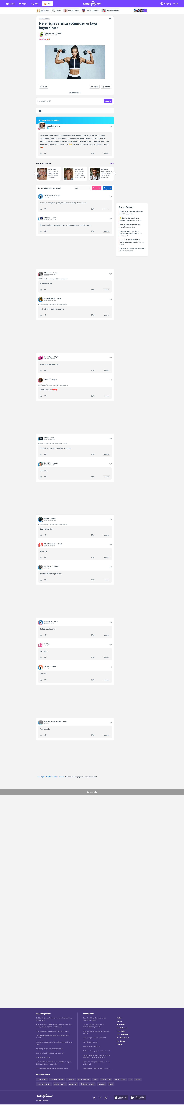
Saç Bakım (101, 1084)
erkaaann (47, 666)
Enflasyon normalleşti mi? (91, 1046)
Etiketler (119, 1044)
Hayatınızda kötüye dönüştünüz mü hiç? (96, 1068)
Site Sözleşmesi (122, 1028)
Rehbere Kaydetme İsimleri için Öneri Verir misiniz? (52, 1031)
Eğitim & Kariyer (120, 1079)
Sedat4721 (47, 463)
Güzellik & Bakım (73, 10)
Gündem (58, 10)
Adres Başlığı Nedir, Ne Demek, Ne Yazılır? (49, 1049)
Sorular (61, 777)
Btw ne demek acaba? (43, 1057)
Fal (130, 1079)
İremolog (50, 126)
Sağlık (111, 1084)
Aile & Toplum (42, 1079)
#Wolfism (42, 40)
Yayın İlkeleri (121, 1031)
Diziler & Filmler (106, 1079)
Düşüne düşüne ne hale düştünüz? (94, 1038)
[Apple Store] (122, 1097)
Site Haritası (121, 1041)
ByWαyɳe (47, 217)
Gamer (138, 1079)
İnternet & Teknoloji (44, 1084)
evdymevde (48, 621)
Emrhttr (46, 437)
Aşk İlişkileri (45, 10)
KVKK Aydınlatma (123, 1034)
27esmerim (48, 273)
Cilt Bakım (71, 1079)
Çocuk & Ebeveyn (84, 1079)
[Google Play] (138, 1097)
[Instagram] (106, 1098)
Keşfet (24, 4)
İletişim (119, 1021)
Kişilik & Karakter (44, 18)
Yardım (119, 1018)
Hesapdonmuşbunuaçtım (52, 721)
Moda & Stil (73, 1084)
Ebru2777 (47, 379)
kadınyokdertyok (49, 298)
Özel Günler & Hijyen (87, 1084)
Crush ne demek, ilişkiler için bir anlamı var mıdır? (52, 1068)
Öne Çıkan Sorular (123, 1038)
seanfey (46, 518)
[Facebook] (100, 1098)
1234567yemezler (50, 544)
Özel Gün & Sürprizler (92, 10)
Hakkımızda (121, 1024)
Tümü (112, 163)
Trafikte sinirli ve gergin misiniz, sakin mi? (96, 1051)
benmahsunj (48, 566)
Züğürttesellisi (49, 195)
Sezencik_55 (48, 357)
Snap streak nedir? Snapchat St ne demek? (50, 1053)
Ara (36, 4)
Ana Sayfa (41, 777)
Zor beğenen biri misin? (90, 1042)
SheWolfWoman (50, 33)
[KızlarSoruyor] (44, 1098)
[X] (94, 1098)
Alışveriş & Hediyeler (112, 10)
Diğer (95, 1079)
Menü (12, 4)
